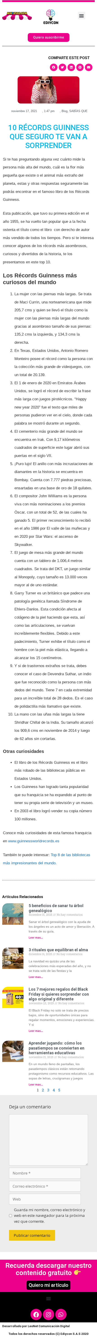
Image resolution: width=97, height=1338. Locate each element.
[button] (81, 15)
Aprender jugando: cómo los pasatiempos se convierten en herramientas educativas (56, 1048)
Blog (64, 111)
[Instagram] (48, 1314)
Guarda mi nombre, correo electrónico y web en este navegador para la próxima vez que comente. (49, 1215)
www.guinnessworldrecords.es (33, 841)
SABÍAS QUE (78, 111)
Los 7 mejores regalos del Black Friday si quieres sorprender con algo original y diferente (59, 994)
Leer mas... (36, 937)
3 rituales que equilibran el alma (58, 949)
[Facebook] (36, 1314)
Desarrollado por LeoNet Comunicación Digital (36, 1326)
